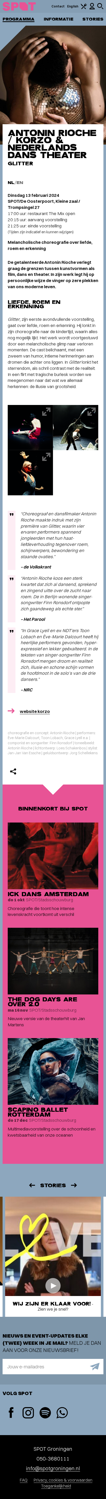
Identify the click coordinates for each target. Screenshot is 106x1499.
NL (11, 182)
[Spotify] (45, 1413)
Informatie (58, 19)
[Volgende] (74, 1185)
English (72, 6)
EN (19, 182)
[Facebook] (11, 1413)
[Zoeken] (100, 8)
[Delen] (13, 771)
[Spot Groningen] (19, 6)
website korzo (35, 711)
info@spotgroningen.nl (53, 1468)
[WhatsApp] (62, 1413)
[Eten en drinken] (84, 8)
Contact (58, 6)
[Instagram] (28, 1413)
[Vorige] (31, 1185)
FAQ (24, 1480)
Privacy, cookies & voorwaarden (63, 1480)
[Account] (92, 8)
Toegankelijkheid (56, 1485)
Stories (92, 19)
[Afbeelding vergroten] (30, 427)
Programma (18, 19)
